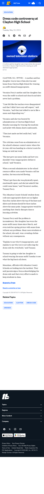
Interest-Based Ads (17, 448)
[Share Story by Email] (25, 36)
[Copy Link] (30, 36)
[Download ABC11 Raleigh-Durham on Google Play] (20, 435)
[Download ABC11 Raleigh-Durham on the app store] (7, 435)
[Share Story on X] (9, 36)
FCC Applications (7, 450)
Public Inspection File (31, 448)
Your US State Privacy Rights (26, 445)
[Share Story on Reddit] (14, 36)
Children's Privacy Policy (9, 445)
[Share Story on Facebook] (4, 36)
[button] (3, 3)
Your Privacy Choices (18, 443)
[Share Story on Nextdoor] (19, 36)
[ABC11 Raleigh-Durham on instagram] (15, 429)
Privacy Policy (6, 443)
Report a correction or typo (12, 288)
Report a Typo (9, 282)
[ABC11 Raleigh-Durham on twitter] (9, 429)
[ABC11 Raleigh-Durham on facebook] (4, 429)
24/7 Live (16, 3)
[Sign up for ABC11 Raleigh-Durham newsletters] (20, 429)
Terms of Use (6, 448)
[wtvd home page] (5, 396)
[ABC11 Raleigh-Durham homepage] (8, 3)
